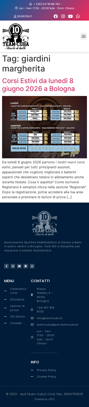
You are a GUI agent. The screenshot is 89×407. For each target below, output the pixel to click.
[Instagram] (63, 16)
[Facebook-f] (6, 266)
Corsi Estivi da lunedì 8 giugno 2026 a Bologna (38, 85)
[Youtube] (71, 16)
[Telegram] (25, 266)
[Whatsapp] (78, 16)
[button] (83, 36)
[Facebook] (56, 16)
